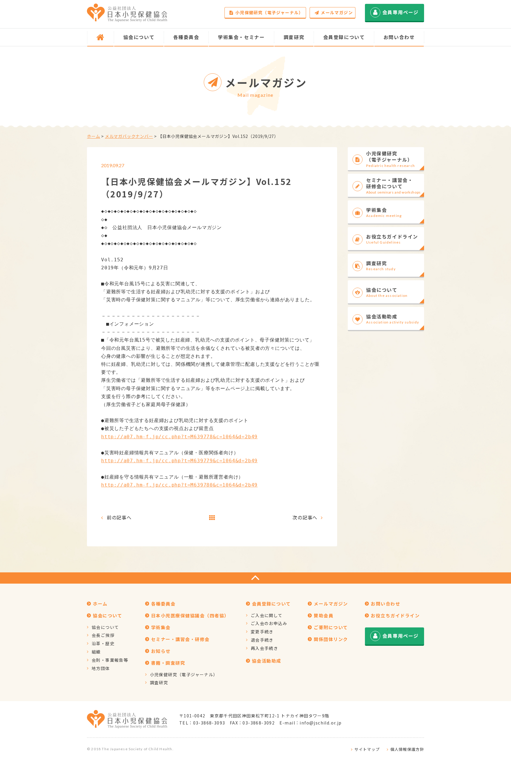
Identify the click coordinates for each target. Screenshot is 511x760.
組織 (96, 652)
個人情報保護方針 (407, 749)
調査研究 (159, 682)
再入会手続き (264, 648)
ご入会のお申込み (269, 623)
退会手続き (262, 640)
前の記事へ (119, 517)
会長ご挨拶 (103, 635)
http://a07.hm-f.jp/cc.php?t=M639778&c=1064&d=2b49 (179, 436)
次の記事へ (304, 517)
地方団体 (101, 668)
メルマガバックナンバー (129, 136)
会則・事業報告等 (110, 660)
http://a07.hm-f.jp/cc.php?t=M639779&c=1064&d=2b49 (179, 460)
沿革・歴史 (103, 643)
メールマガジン (337, 12)
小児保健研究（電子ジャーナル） (269, 12)
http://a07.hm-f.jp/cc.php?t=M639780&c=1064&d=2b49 (179, 485)
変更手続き (262, 632)
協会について (105, 627)
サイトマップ (367, 749)
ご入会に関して (267, 615)
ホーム (93, 136)
